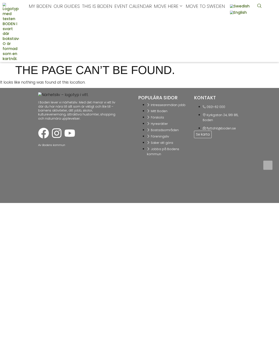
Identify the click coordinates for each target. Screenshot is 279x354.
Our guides (67, 6)
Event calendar (133, 6)
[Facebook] (43, 133)
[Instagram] (56, 133)
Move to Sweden (205, 6)
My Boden (40, 6)
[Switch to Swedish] (240, 6)
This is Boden (97, 6)
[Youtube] (69, 133)
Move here (166, 6)
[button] (259, 6)
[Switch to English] (238, 13)
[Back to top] (267, 165)
